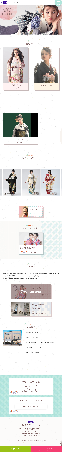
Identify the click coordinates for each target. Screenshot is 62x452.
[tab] (27, 35)
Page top (60, 443)
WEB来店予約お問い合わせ (15, 449)
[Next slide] (34, 199)
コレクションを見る (31, 164)
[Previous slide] (27, 199)
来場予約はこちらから (31, 406)
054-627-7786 (31, 385)
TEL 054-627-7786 (46, 449)
